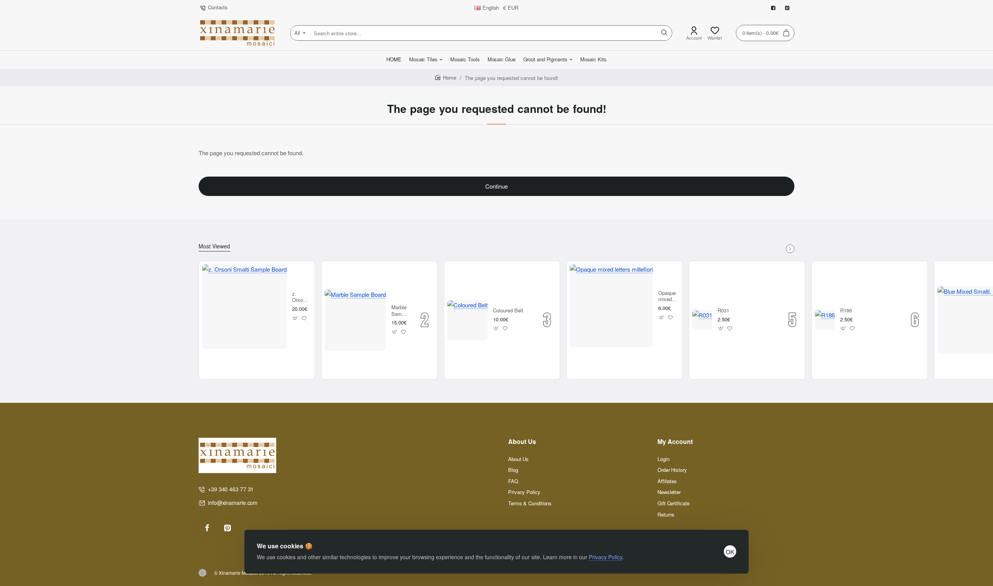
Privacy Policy (605, 557)
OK (730, 552)
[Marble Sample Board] (355, 320)
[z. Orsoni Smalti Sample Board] (244, 306)
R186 (846, 310)
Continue (496, 186)
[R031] (702, 320)
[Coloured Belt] (467, 320)
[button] (295, 318)
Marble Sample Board (399, 311)
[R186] (825, 320)
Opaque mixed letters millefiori (667, 296)
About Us (522, 442)
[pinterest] (227, 527)
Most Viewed (214, 246)
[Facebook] (207, 527)
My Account (675, 442)
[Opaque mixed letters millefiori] (611, 305)
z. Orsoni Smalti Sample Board (300, 297)
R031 (723, 310)
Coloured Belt (508, 310)
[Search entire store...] (664, 33)
